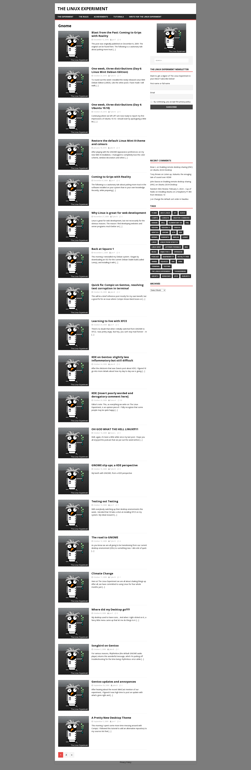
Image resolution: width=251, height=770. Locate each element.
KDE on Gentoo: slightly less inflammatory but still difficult (112, 358)
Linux (154, 242)
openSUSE (178, 252)
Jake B (112, 148)
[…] (114, 49)
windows (166, 276)
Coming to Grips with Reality (111, 176)
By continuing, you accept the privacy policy (171, 101)
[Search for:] (171, 60)
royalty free (183, 257)
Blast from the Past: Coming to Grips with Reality (116, 34)
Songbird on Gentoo (105, 645)
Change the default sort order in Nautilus (171, 199)
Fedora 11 (166, 227)
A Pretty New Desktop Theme (111, 717)
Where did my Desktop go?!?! (111, 609)
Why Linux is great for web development (119, 213)
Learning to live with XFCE (109, 321)
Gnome (165, 232)
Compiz (155, 218)
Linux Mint (156, 247)
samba (154, 261)
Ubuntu (155, 276)
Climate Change (102, 573)
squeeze (164, 261)
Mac (186, 247)
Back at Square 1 (103, 249)
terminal (156, 266)
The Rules (84, 16)
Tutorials (118, 16)
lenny (185, 237)
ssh (173, 261)
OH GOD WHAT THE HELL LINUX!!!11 (115, 429)
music (154, 252)
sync (180, 261)
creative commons (181, 218)
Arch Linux (165, 213)
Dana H (113, 400)
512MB (154, 213)
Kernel (155, 237)
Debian (155, 223)
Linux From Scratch (169, 242)
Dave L (113, 433)
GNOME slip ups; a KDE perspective (115, 465)
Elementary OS (175, 223)
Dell (163, 223)
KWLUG (176, 237)
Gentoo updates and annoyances (114, 681)
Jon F (114, 39)
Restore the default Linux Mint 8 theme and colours (118, 142)
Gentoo (155, 232)
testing (166, 266)
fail (187, 223)
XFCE (176, 276)
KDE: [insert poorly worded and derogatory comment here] (112, 394)
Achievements (101, 16)
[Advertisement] (171, 136)
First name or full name (160, 83)
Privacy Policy (125, 762)
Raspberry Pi (168, 257)
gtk (173, 232)
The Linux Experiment (161, 271)
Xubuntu (186, 276)
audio (182, 213)
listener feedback (173, 247)
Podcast (155, 257)
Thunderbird (180, 271)
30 (121, 400)
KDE (180, 232)
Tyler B (113, 75)
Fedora (155, 227)
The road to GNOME (105, 537)
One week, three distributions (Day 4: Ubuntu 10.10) (117, 106)
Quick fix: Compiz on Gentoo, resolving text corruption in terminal (118, 286)
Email (152, 92)
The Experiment (65, 16)
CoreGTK (165, 218)
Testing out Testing (105, 501)
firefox (177, 227)
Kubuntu (165, 237)
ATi (175, 213)
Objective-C (165, 252)
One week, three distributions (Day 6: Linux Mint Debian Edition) (117, 70)
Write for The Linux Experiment (145, 16)
